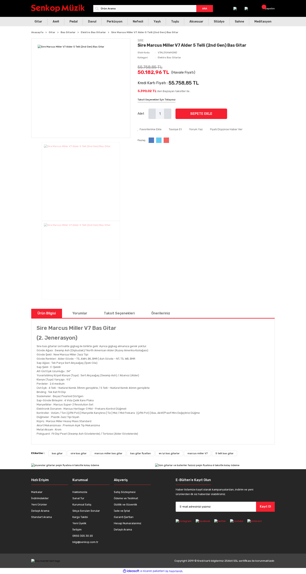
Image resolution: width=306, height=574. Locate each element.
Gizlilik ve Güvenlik (125, 504)
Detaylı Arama (40, 510)
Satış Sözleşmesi (125, 492)
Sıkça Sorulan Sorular (86, 510)
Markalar (36, 492)
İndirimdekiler (40, 498)
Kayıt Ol (265, 506)
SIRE (141, 40)
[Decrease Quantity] (152, 114)
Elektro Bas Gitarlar (169, 57)
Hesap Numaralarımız (127, 523)
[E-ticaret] (152, 571)
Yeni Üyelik (79, 523)
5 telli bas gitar (224, 453)
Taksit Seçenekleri (119, 313)
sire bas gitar (79, 453)
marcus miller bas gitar (108, 453)
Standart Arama (41, 517)
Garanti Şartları (123, 517)
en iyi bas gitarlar (169, 453)
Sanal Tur (78, 498)
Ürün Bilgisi (46, 313)
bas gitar (57, 453)
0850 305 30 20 (82, 535)
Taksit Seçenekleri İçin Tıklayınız (156, 99)
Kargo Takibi (80, 517)
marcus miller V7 (198, 453)
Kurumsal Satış (81, 504)
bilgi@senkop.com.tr (85, 542)
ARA (204, 8)
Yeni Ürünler (39, 504)
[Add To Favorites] (150, 129)
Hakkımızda (79, 492)
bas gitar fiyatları (140, 453)
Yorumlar (79, 313)
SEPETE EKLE (201, 114)
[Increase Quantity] (167, 114)
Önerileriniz (160, 313)
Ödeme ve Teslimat (126, 498)
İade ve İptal (122, 510)
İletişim (77, 529)
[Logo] (58, 8)
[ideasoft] (131, 571)
